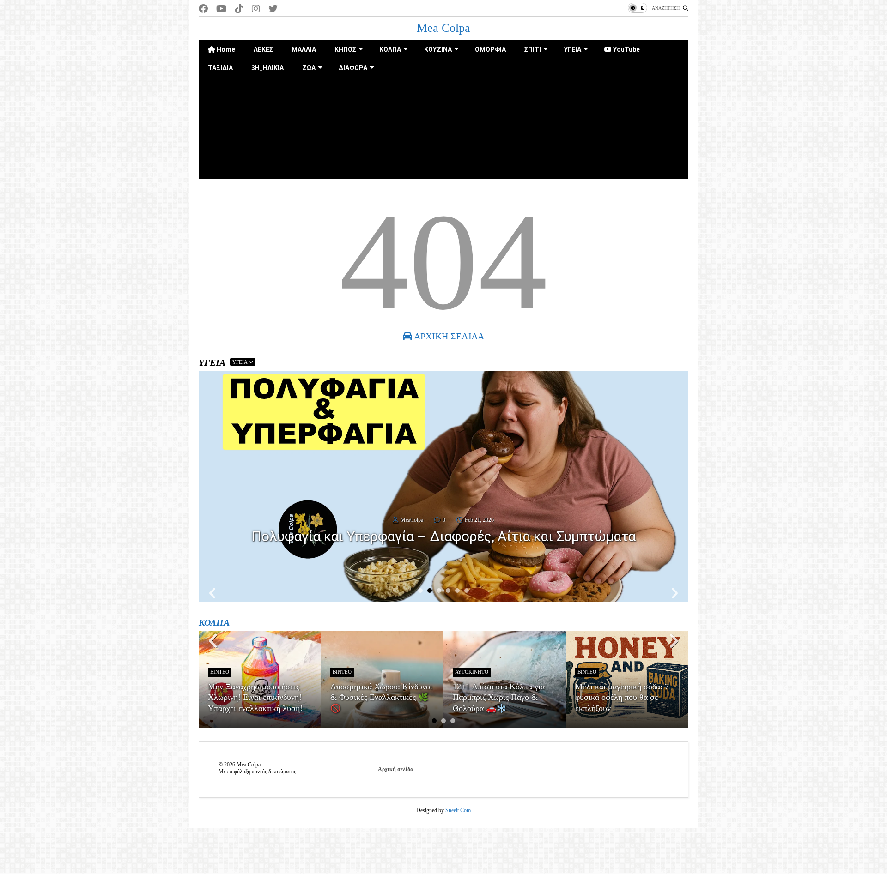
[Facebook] (203, 9)
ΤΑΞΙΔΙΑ (220, 68)
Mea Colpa (443, 28)
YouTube (626, 49)
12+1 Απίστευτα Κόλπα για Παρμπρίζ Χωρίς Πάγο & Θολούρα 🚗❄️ (499, 697)
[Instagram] (256, 9)
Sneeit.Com (458, 810)
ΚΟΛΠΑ (390, 49)
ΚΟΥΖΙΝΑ (438, 49)
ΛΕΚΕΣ (263, 49)
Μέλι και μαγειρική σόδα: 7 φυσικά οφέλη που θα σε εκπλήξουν (622, 697)
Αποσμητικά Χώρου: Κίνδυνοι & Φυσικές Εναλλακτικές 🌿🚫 (381, 697)
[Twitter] (273, 9)
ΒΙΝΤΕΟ (219, 672)
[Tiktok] (239, 9)
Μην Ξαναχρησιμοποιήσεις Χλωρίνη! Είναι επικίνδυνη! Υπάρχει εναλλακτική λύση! (255, 697)
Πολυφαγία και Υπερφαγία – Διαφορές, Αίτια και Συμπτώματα (443, 536)
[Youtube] (221, 9)
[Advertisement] (443, 141)
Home (225, 49)
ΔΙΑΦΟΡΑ (353, 68)
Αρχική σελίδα (395, 769)
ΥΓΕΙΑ (572, 49)
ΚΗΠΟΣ (345, 49)
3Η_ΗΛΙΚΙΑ (267, 68)
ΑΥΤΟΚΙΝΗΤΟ (471, 672)
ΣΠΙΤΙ (532, 49)
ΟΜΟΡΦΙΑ (490, 49)
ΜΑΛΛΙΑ (304, 49)
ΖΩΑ (309, 68)
